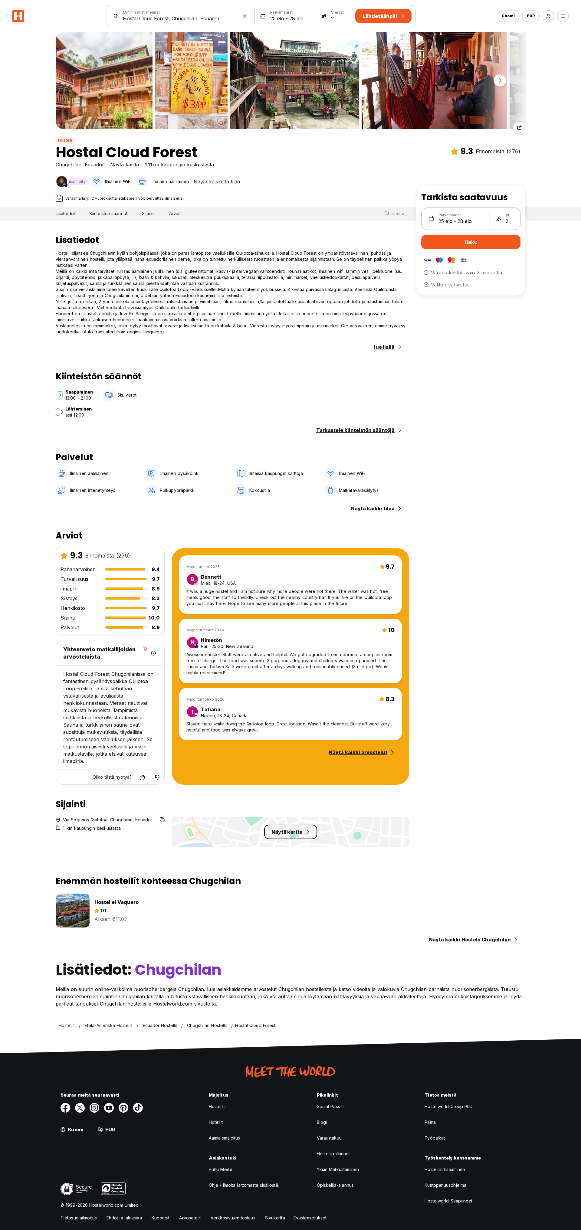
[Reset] (244, 16)
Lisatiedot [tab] (65, 213)
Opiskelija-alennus (335, 1185)
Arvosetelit (190, 1217)
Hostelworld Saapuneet (448, 1200)
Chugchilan (68, 165)
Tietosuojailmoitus (79, 1217)
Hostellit (217, 1106)
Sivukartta (275, 1217)
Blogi (322, 1122)
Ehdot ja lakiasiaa (124, 1217)
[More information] (153, 653)
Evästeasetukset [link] (310, 1217)
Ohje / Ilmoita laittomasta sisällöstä (243, 1185)
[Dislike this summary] (157, 777)
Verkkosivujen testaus (233, 1217)
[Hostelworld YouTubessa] (109, 1108)
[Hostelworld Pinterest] (123, 1108)
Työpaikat (435, 1137)
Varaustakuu (329, 1137)
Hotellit (216, 1122)
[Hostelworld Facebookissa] (65, 1108)
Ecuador (94, 165)
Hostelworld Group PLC (448, 1106)
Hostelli (65, 140)
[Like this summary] (142, 777)
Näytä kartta (124, 165)
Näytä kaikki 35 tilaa (217, 181)
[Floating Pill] (500, 80)
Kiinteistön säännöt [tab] (108, 213)
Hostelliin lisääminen (445, 1169)
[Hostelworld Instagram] (94, 1108)
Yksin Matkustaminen (338, 1169)
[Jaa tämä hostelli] (519, 128)
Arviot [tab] (175, 213)
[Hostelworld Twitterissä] (80, 1108)
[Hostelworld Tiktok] (138, 1108)
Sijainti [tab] (148, 213)
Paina (430, 1122)
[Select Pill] (548, 16)
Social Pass (328, 1106)
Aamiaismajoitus (224, 1137)
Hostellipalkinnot (333, 1153)
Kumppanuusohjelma (445, 1185)
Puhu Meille (220, 1169)
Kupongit (161, 1217)
